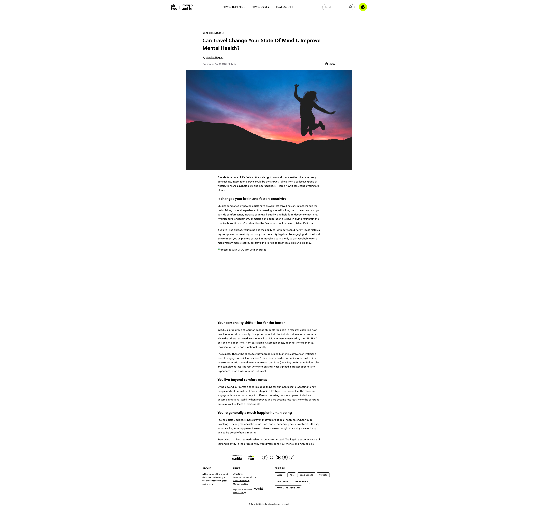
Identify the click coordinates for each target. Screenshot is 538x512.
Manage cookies (240, 484)
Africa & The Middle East (288, 487)
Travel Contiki (284, 7)
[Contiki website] (237, 457)
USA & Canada (306, 474)
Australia (323, 474)
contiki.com (238, 492)
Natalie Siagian (214, 57)
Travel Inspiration (234, 7)
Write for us (238, 473)
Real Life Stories (213, 33)
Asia (292, 474)
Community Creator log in (245, 477)
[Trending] (363, 7)
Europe (280, 474)
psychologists (251, 206)
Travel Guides (260, 7)
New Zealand (283, 481)
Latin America (301, 481)
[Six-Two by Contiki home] (174, 7)
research (294, 330)
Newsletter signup (241, 480)
